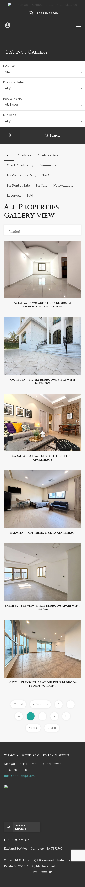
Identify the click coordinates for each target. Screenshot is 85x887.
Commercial (48, 165)
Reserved (14, 195)
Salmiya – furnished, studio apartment (42, 533)
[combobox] (42, 72)
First (20, 704)
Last (50, 727)
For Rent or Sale (18, 185)
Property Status (13, 82)
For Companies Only (22, 175)
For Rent (48, 175)
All (9, 155)
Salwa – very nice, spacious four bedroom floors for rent (42, 684)
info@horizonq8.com (19, 776)
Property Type (13, 98)
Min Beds (9, 115)
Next (32, 727)
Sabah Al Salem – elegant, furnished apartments (42, 458)
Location (9, 65)
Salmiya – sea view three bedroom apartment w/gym (42, 607)
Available (25, 155)
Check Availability (20, 165)
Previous (41, 704)
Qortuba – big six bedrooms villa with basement (42, 381)
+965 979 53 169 (46, 13)
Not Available (63, 185)
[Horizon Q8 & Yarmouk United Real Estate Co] (42, 5)
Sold (30, 195)
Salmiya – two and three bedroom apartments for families (42, 304)
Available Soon (49, 155)
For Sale (41, 185)
